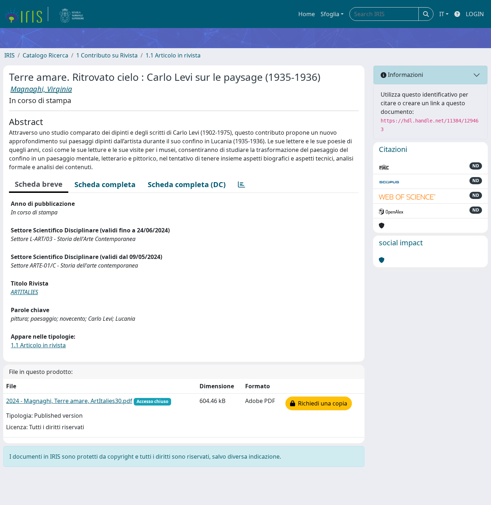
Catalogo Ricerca (45, 55)
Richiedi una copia (321, 403)
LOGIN (475, 14)
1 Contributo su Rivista (107, 55)
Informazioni (404, 75)
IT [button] (441, 14)
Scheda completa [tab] (105, 184)
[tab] (241, 184)
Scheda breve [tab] (39, 184)
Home (306, 14)
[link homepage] (26, 14)
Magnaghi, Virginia (41, 89)
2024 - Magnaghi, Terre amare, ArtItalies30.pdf (69, 401)
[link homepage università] (72, 14)
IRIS (9, 55)
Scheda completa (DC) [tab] (187, 184)
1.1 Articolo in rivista (173, 55)
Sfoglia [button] (330, 14)
